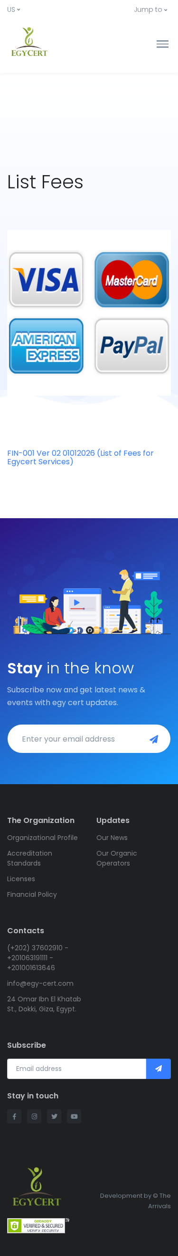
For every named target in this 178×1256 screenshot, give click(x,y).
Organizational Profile (42, 837)
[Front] (42, 44)
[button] (13, 10)
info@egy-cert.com (40, 983)
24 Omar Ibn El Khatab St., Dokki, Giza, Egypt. (44, 1004)
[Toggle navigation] (162, 44)
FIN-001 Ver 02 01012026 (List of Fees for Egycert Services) (80, 457)
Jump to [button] (148, 9)
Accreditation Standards (29, 858)
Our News (112, 837)
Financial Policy (32, 894)
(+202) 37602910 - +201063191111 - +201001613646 (37, 958)
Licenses (21, 879)
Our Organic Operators (116, 858)
